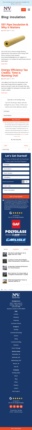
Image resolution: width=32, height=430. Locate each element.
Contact (16, 314)
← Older (5, 145)
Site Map (20, 410)
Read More (4, 64)
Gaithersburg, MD (16, 360)
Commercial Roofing (16, 332)
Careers (16, 388)
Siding (16, 339)
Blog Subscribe (16, 119)
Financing (16, 320)
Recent (6, 249)
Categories (16, 249)
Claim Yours (18, 4)
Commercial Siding (16, 342)
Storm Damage (16, 348)
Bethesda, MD (16, 357)
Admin (5, 30)
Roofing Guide (16, 373)
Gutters (16, 336)
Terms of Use (23, 134)
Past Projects (16, 391)
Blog (16, 379)
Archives (26, 249)
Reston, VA (16, 363)
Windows (16, 345)
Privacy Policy (17, 136)
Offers (16, 382)
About (16, 376)
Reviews (16, 385)
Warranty (16, 317)
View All (16, 366)
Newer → (26, 145)
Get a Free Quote (16, 428)
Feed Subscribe (16, 139)
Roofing (16, 329)
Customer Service (16, 323)
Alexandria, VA (16, 354)
